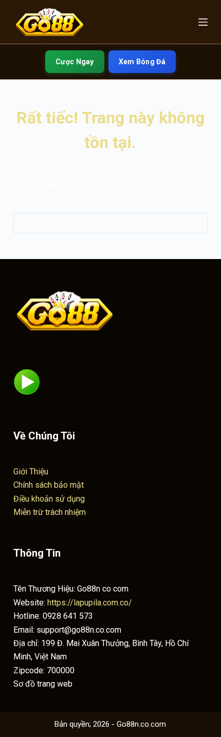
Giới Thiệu (30, 471)
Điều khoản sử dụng (49, 499)
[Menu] (203, 22)
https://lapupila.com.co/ (89, 602)
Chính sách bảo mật (48, 485)
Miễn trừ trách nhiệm (49, 512)
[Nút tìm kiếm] (197, 223)
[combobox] (101, 223)
